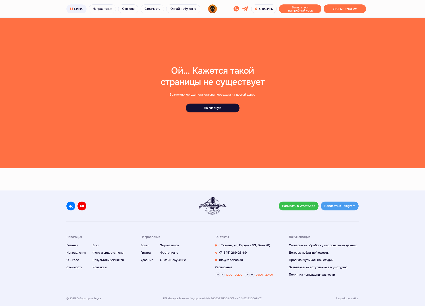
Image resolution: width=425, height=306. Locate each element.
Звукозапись (169, 245)
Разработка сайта (347, 298)
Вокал (145, 245)
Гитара (146, 253)
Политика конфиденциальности (312, 275)
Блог (96, 245)
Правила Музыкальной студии (311, 260)
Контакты (99, 267)
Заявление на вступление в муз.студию (318, 267)
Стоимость (74, 267)
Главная (72, 245)
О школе (72, 260)
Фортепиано (169, 253)
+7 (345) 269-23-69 (232, 253)
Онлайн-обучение (173, 260)
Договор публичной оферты (309, 253)
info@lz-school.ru (230, 260)
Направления (76, 253)
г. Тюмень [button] (265, 9)
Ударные (147, 260)
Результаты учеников (108, 260)
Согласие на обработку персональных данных (323, 245)
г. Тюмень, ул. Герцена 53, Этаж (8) (244, 245)
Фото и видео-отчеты (108, 253)
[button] (76, 8)
